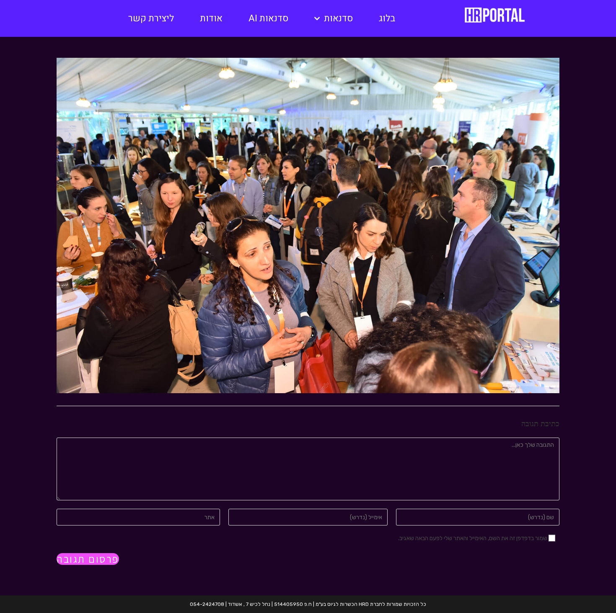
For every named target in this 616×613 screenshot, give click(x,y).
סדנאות (338, 18)
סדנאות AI (268, 18)
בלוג (387, 18)
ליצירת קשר (151, 18)
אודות (211, 18)
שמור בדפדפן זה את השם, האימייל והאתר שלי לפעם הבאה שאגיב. (472, 538)
